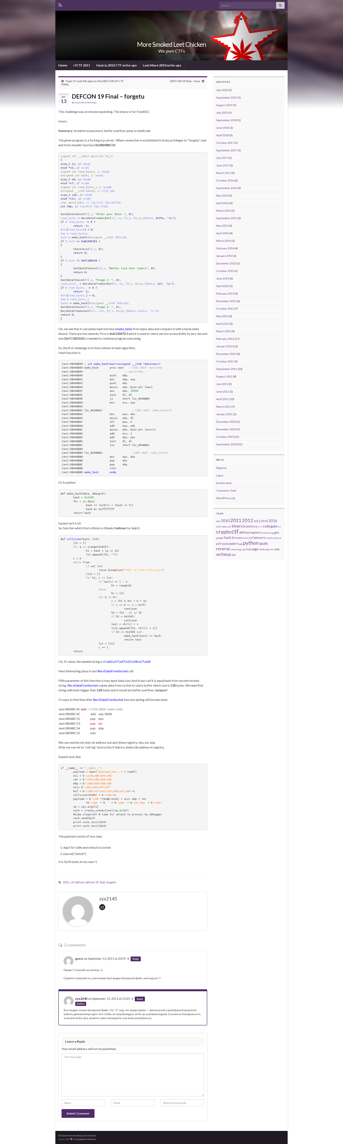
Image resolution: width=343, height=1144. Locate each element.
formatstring (267, 532)
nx (280, 537)
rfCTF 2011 (81, 65)
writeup (223, 554)
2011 (66, 882)
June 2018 (222, 127)
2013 (257, 521)
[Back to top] (334, 1135)
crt (279, 526)
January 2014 (224, 255)
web (276, 549)
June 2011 (222, 391)
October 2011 (225, 361)
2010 (225, 520)
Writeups (92, 102)
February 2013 (225, 293)
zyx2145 (79, 102)
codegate (270, 526)
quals (263, 543)
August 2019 (224, 105)
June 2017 (222, 165)
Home (62, 65)
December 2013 (226, 263)
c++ (260, 526)
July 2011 (222, 384)
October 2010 (225, 436)
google (219, 538)
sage (254, 549)
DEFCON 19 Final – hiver (185, 81)
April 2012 (222, 323)
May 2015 (222, 225)
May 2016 (222, 195)
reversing (235, 549)
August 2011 (224, 376)
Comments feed (226, 490)
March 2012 (223, 331)
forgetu (111, 882)
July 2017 (222, 157)
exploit (255, 532)
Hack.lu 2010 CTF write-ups (116, 65)
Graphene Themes (86, 1139)
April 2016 (222, 203)
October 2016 (225, 180)
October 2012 (225, 308)
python (251, 543)
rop (243, 549)
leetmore (259, 537)
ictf (251, 537)
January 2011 (224, 414)
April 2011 (222, 399)
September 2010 (226, 444)
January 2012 (224, 346)
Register (221, 468)
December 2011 (226, 353)
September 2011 (226, 369)
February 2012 (225, 338)
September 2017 (226, 150)
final (102, 882)
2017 (219, 526)
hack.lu (229, 537)
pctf (219, 543)
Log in (220, 475)
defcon (79, 882)
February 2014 (225, 248)
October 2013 (225, 271)
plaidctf (233, 543)
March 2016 (223, 210)
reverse (223, 548)
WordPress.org (225, 498)
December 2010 (226, 421)
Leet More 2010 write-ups (162, 65)
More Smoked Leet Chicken (171, 44)
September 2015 (226, 218)
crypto (223, 532)
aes (224, 526)
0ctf (218, 521)
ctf (72, 882)
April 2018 (222, 135)
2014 (264, 521)
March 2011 (223, 406)
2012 (247, 520)
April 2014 (222, 233)
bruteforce (250, 526)
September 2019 (226, 97)
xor (234, 554)
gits (276, 532)
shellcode (264, 549)
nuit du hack (272, 538)
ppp (240, 543)
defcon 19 (92, 882)
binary (62, 121)
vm (272, 549)
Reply (136, 958)
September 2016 (226, 188)
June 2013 (222, 278)
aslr (229, 526)
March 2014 (223, 240)
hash (245, 538)
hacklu (239, 537)
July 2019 (222, 112)
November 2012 (226, 301)
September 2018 (226, 120)
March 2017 (223, 173)
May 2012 (222, 316)
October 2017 (225, 142)
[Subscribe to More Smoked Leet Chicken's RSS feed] (60, 4)
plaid (225, 543)
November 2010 (226, 429)
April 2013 (222, 286)
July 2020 (222, 90)
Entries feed (223, 483)
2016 (272, 521)
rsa (248, 549)
